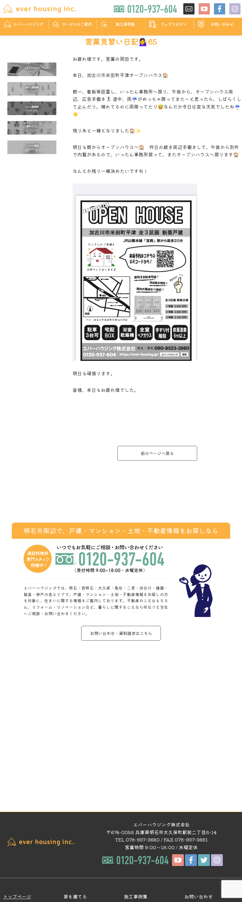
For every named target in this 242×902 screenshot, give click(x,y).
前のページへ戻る (157, 453)
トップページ (17, 896)
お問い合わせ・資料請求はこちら (121, 633)
